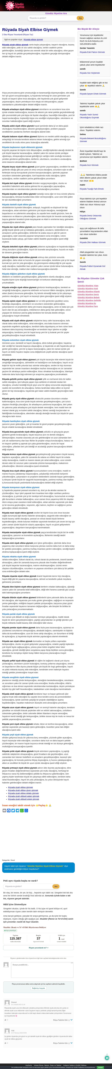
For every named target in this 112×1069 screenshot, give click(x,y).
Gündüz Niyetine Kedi (88, 289)
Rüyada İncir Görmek (89, 165)
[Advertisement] (38, 75)
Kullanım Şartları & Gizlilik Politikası (75, 1065)
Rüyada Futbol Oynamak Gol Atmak (92, 267)
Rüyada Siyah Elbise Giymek (30, 29)
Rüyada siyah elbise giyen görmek (23, 790)
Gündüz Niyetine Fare (88, 306)
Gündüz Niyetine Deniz (88, 294)
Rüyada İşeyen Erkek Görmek (93, 94)
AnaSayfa (28, 1065)
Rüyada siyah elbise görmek (20, 787)
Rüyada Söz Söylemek (90, 73)
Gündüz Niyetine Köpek (89, 291)
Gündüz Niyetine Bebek (89, 297)
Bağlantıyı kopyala (38, 988)
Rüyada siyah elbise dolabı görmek (23, 793)
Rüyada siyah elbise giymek (15, 45)
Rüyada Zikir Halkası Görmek (93, 242)
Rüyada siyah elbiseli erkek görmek (23, 799)
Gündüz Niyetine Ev (87, 303)
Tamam (100, 1067)
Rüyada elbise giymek (33, 39)
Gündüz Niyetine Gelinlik (89, 300)
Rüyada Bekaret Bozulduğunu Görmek (93, 139)
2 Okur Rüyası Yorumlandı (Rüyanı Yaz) (17, 35)
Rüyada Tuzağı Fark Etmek (92, 189)
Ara (80, 18)
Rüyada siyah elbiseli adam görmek (23, 796)
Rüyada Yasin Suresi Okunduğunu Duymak (89, 116)
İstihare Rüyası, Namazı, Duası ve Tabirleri (47, 1065)
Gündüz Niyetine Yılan (88, 286)
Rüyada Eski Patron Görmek (92, 52)
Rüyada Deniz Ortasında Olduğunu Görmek (90, 217)
